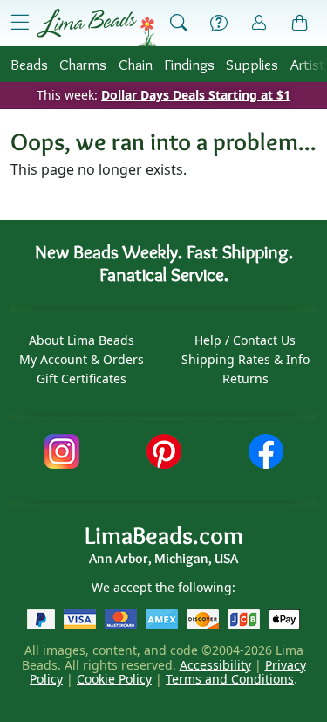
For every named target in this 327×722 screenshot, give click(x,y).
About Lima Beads (81, 340)
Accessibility (215, 665)
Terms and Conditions (230, 678)
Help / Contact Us (245, 340)
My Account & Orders (81, 359)
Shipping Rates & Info (245, 359)
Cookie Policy (114, 678)
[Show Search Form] (178, 23)
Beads (29, 64)
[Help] (219, 23)
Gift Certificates (81, 378)
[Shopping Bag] (300, 23)
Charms (82, 64)
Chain (136, 64)
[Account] (259, 23)
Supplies (252, 64)
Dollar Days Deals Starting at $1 (195, 94)
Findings (189, 64)
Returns (245, 378)
